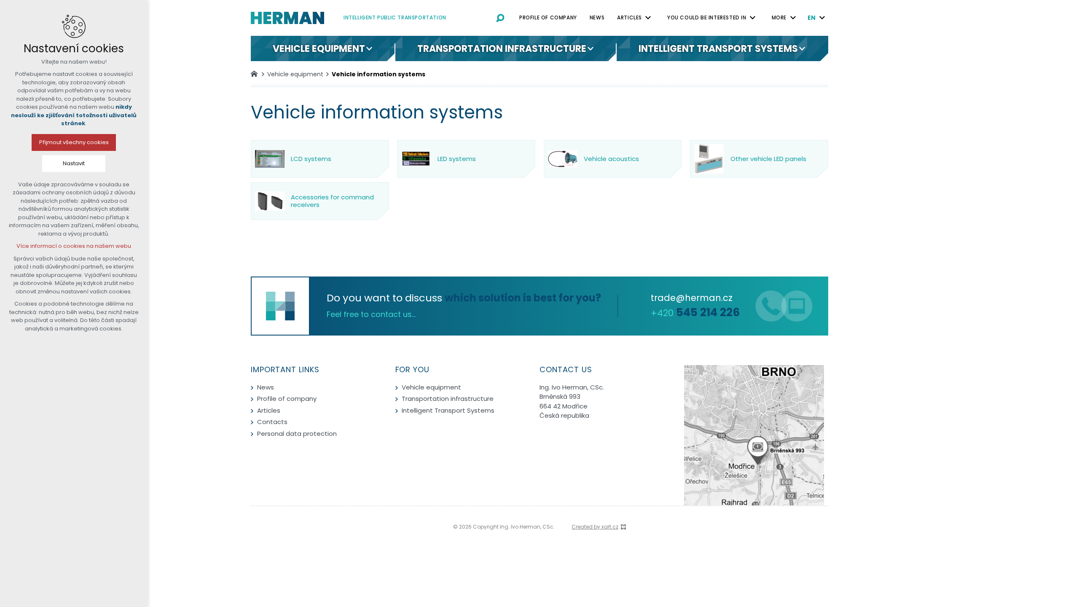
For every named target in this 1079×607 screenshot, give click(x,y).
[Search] (500, 17)
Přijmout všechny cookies (74, 142)
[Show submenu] (648, 18)
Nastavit (74, 163)
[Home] (256, 73)
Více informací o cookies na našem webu (73, 246)
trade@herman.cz (692, 298)
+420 (695, 313)
